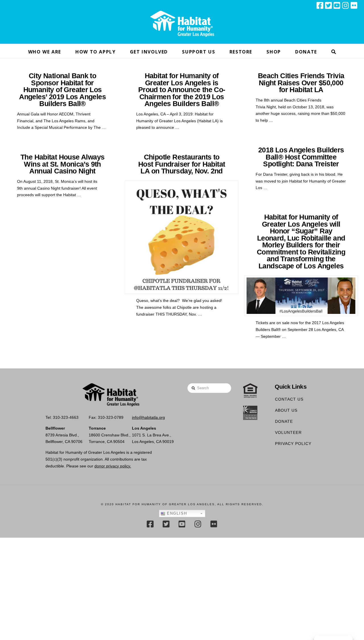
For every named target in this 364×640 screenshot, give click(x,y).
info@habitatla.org (148, 417)
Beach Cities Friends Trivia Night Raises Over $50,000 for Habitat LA (301, 83)
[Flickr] (354, 5)
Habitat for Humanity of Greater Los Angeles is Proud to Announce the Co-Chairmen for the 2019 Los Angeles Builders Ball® (181, 89)
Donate (284, 421)
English (176, 513)
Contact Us (289, 399)
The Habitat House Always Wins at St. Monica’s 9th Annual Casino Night (62, 164)
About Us (286, 410)
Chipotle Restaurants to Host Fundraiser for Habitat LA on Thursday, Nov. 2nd (181, 164)
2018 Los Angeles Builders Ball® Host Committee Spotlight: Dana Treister (301, 157)
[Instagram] (345, 5)
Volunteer (288, 432)
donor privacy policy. (112, 466)
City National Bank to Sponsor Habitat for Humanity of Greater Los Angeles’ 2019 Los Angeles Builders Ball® (62, 89)
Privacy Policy (293, 443)
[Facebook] (320, 5)
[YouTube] (337, 5)
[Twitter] (328, 5)
